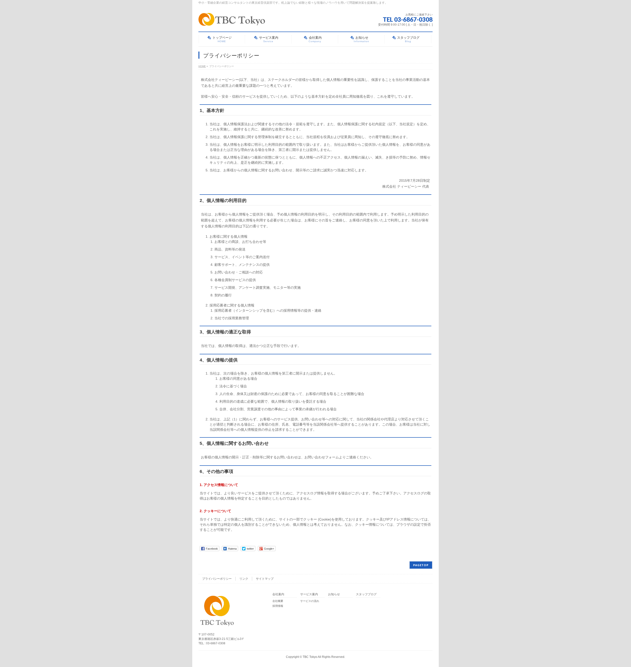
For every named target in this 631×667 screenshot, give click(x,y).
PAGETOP (421, 565)
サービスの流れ (309, 600)
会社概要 (277, 600)
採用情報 (277, 605)
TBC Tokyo (310, 657)
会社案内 (278, 594)
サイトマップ (265, 578)
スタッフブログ (366, 594)
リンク (243, 578)
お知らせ (334, 594)
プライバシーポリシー (217, 578)
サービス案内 (309, 594)
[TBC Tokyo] (231, 20)
